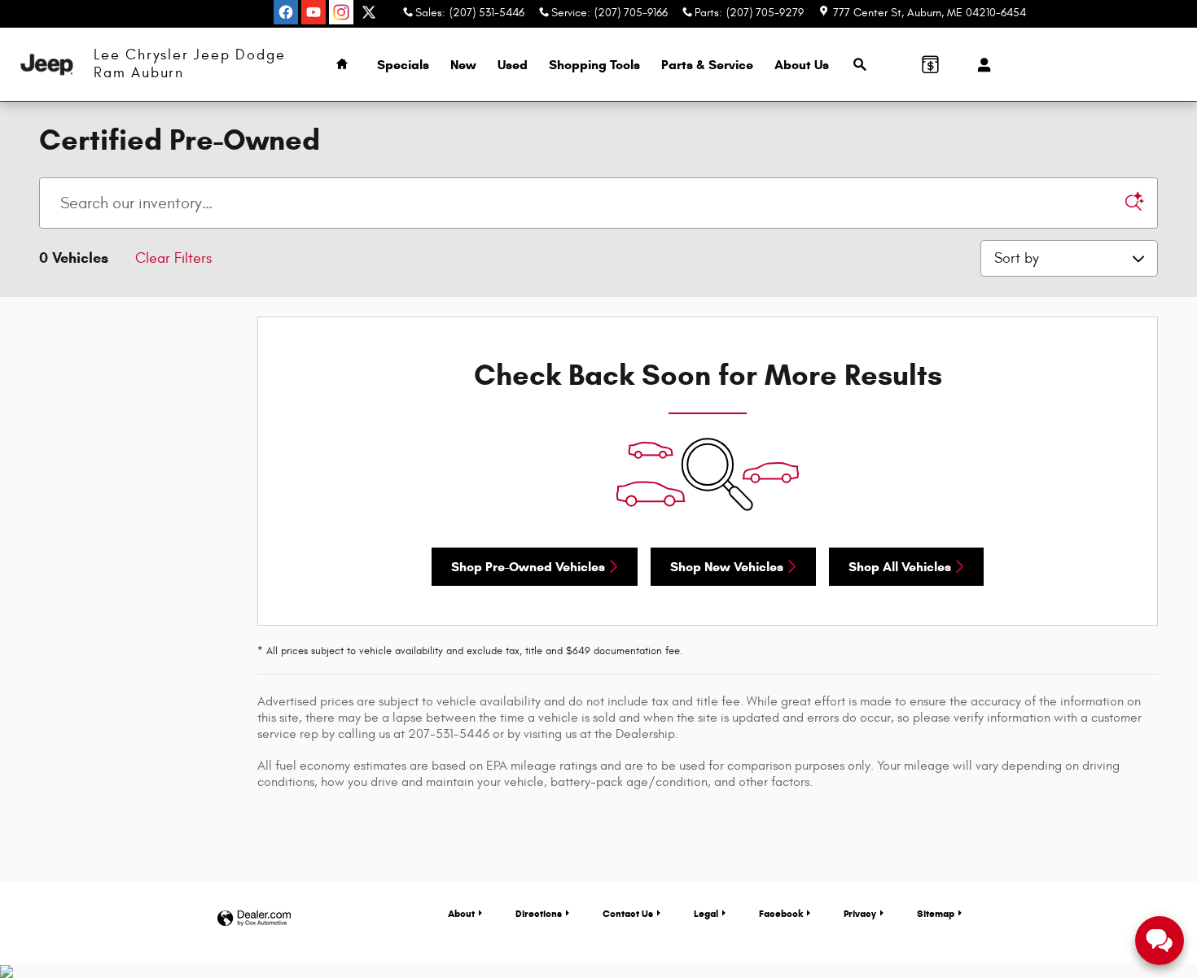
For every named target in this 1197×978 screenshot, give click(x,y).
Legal (706, 913)
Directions (538, 913)
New (463, 64)
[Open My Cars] (980, 65)
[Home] (47, 64)
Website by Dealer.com (254, 919)
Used (513, 64)
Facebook (781, 913)
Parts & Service (707, 64)
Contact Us (628, 913)
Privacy (860, 913)
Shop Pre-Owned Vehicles (528, 566)
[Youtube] (313, 12)
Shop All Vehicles (899, 566)
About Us (801, 64)
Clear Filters (173, 258)
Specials (403, 64)
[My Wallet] (930, 64)
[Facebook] (286, 12)
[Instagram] (341, 12)
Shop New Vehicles (726, 566)
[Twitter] (369, 12)
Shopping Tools (594, 64)
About (461, 913)
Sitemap (935, 913)
